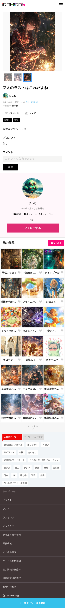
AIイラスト (9, 452)
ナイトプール (52, 272)
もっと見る (32, 426)
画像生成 (7, 543)
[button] (8, 77)
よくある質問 (9, 552)
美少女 (56, 467)
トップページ (9, 491)
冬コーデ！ (9, 359)
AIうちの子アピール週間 (15, 483)
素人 (17, 467)
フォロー (30, 214)
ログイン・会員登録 (35, 603)
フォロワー (46, 214)
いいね (14, 113)
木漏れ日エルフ (31, 272)
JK (14, 475)
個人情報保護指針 (12, 569)
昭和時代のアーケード (9, 301)
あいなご (32, 452)
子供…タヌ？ (9, 272)
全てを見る (56, 243)
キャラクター (9, 526)
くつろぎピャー (9, 330)
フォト (6, 508)
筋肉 (42, 475)
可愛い (46, 444)
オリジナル (32, 444)
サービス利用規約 (12, 561)
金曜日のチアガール (31, 417)
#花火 (16, 120)
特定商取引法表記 (12, 578)
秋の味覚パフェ (52, 388)
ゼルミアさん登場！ (31, 330)
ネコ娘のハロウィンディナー (9, 388)
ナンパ (27, 467)
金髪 (21, 452)
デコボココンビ (31, 388)
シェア (32, 113)
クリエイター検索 (12, 534)
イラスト (7, 500)
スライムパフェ (31, 301)
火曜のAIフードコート (14, 460)
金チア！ (52, 330)
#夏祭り (7, 120)
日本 (6, 475)
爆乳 (46, 467)
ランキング (8, 517)
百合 (33, 475)
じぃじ (12, 95)
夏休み (7, 467)
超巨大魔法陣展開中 (9, 417)
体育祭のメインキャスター (52, 417)
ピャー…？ (52, 359)
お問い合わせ (9, 587)
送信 (10, 167)
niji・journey (32, 102)
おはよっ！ (52, 301)
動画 (37, 467)
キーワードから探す (33, 437)
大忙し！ (31, 359)
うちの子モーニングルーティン (44, 460)
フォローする (32, 227)
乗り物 (23, 475)
